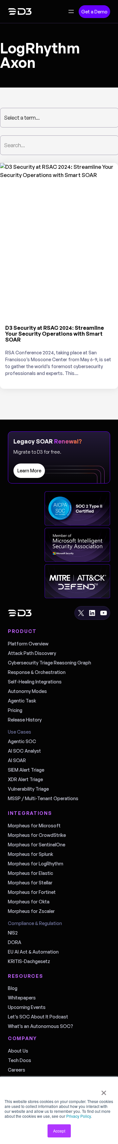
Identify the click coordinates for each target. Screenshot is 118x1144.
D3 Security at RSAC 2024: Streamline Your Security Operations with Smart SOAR (54, 334)
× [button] (104, 1090)
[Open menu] (71, 11)
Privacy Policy (78, 1116)
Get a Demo (94, 11)
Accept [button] (59, 1131)
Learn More (29, 470)
